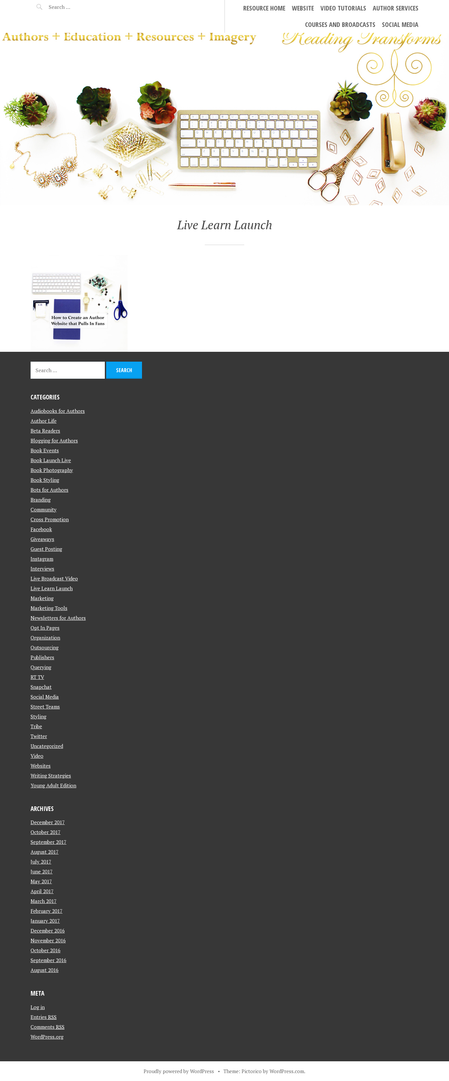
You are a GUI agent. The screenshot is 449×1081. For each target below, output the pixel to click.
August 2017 (45, 851)
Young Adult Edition (53, 785)
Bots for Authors (49, 489)
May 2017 (41, 881)
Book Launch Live (51, 460)
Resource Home (264, 8)
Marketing (42, 598)
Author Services (395, 8)
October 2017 (45, 832)
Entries (44, 1017)
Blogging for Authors (54, 440)
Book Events (45, 450)
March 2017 (44, 901)
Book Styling (45, 480)
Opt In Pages (45, 627)
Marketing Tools (49, 608)
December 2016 (48, 930)
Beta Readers (45, 430)
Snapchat (41, 687)
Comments (47, 1027)
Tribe (36, 726)
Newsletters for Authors (58, 618)
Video (37, 756)
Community (44, 509)
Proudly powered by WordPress (179, 1071)
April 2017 (42, 891)
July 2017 (41, 861)
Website (303, 8)
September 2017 (48, 842)
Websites (41, 765)
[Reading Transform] (224, 119)
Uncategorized (47, 746)
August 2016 (45, 970)
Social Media (400, 24)
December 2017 (48, 822)
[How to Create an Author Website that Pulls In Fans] (79, 303)
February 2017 (46, 911)
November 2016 (48, 940)
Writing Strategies (51, 775)
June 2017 (42, 871)
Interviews (42, 568)
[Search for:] (75, 7)
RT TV (37, 677)
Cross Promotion (50, 519)
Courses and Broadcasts (340, 24)
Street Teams (45, 706)
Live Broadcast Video (54, 578)
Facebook (41, 529)
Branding (41, 499)
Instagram (42, 558)
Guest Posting (46, 549)
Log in (38, 1007)
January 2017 (45, 920)
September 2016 (48, 960)
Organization (45, 637)
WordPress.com (287, 1071)
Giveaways (42, 539)
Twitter (39, 736)
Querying (41, 667)
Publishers (42, 657)
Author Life (44, 420)
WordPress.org (47, 1036)
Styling (38, 716)
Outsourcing (45, 647)
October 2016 (45, 950)
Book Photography (52, 470)
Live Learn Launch (52, 588)
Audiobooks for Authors (58, 411)
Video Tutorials (343, 8)
